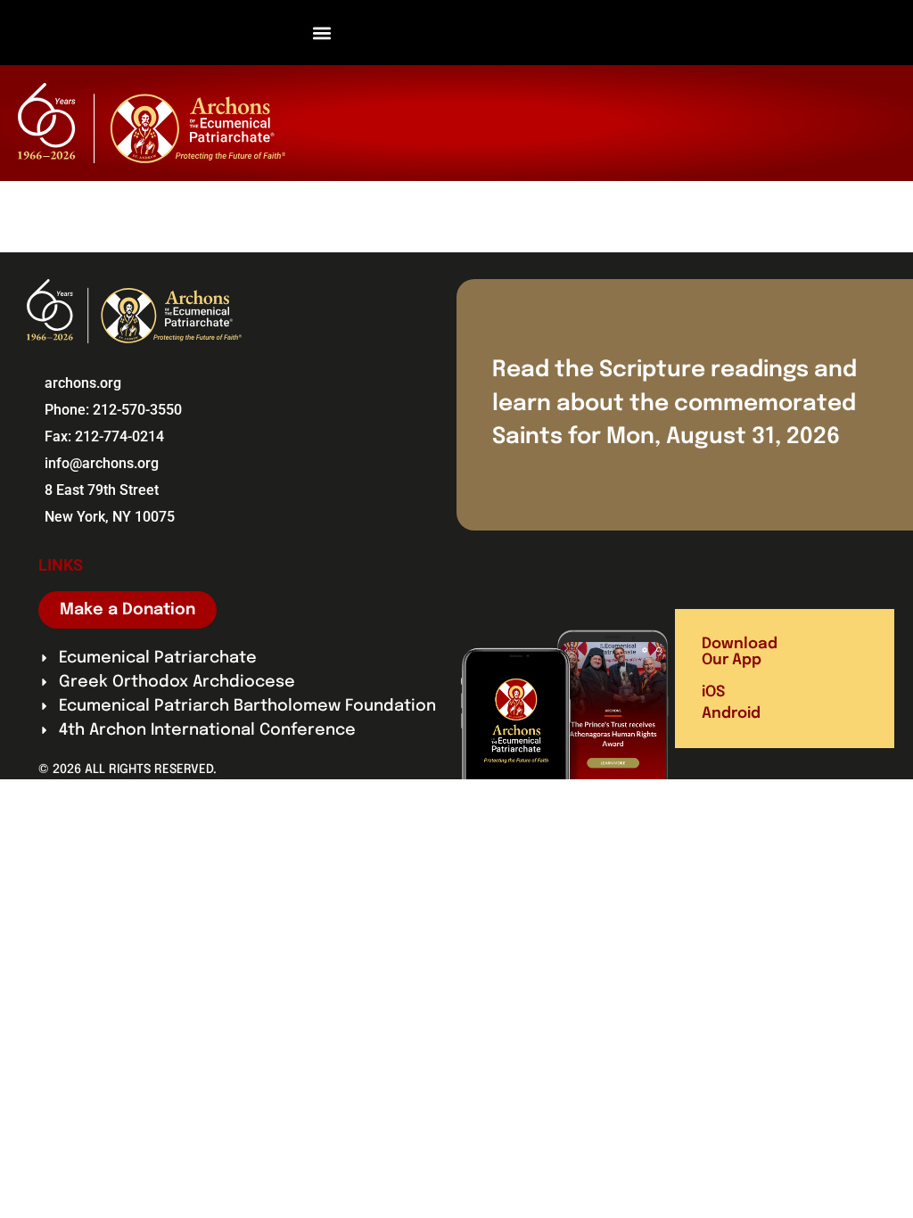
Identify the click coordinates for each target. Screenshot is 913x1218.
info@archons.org (102, 463)
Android (731, 713)
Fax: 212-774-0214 (104, 436)
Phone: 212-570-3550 (113, 409)
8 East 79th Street (102, 489)
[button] (322, 32)
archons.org (83, 382)
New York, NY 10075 (110, 516)
